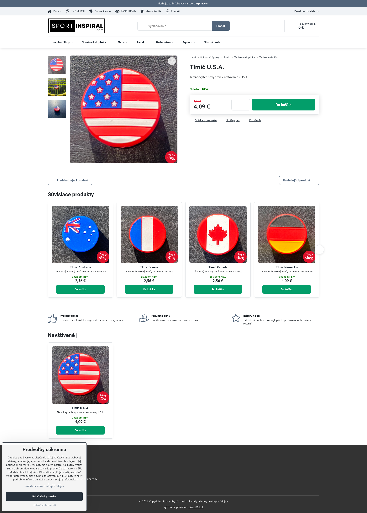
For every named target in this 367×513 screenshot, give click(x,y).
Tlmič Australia (80, 267)
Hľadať (220, 26)
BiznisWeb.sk (196, 507)
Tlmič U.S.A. (80, 408)
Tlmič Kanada (218, 267)
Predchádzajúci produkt (72, 180)
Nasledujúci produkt (296, 180)
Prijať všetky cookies (44, 496)
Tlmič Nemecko (287, 267)
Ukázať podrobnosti (44, 505)
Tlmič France (149, 267)
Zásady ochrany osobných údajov (208, 501)
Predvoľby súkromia (174, 501)
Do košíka (283, 104)
